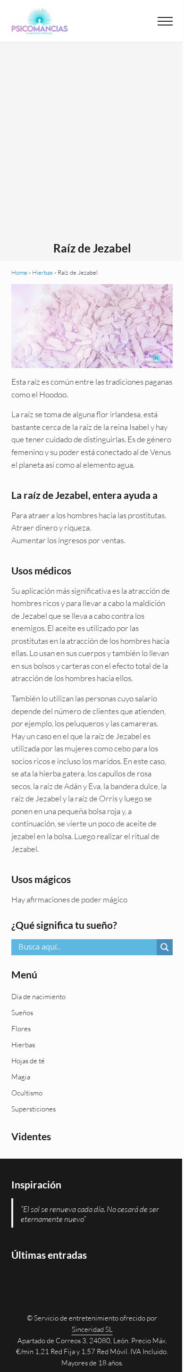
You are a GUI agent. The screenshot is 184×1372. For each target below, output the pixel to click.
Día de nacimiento (38, 996)
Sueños (22, 1012)
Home (19, 272)
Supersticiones (33, 1108)
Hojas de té (28, 1060)
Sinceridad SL (92, 1329)
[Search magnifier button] (165, 947)
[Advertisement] (92, 145)
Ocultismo (26, 1092)
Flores (21, 1028)
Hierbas (42, 272)
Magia (20, 1076)
